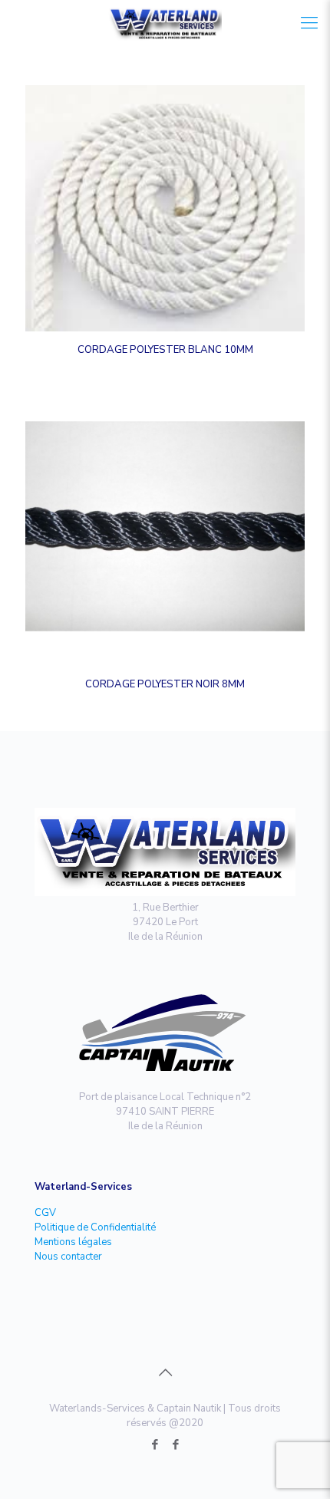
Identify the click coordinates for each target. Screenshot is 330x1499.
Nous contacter (68, 1256)
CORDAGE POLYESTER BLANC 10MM (165, 350)
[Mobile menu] (309, 23)
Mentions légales (73, 1242)
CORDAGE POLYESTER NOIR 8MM (165, 684)
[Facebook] (155, 1444)
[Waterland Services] (165, 23)
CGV (45, 1213)
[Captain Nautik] (175, 1444)
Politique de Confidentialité (95, 1227)
